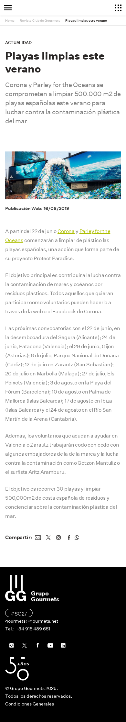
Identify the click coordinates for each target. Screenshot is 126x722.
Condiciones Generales (29, 704)
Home (10, 20)
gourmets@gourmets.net (31, 621)
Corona (66, 231)
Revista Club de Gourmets (40, 20)
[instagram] (58, 537)
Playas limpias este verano (86, 20)
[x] (48, 537)
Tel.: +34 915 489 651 (27, 629)
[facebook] (68, 537)
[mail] (37, 537)
